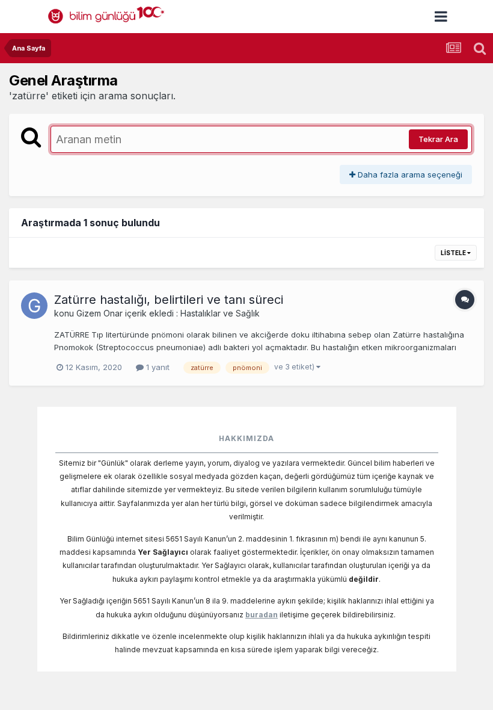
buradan (261, 614)
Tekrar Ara (438, 139)
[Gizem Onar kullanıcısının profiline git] (34, 305)
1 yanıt (157, 367)
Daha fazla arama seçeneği (408, 174)
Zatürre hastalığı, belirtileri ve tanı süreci (168, 299)
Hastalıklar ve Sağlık (220, 313)
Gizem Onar (99, 313)
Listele (454, 252)
